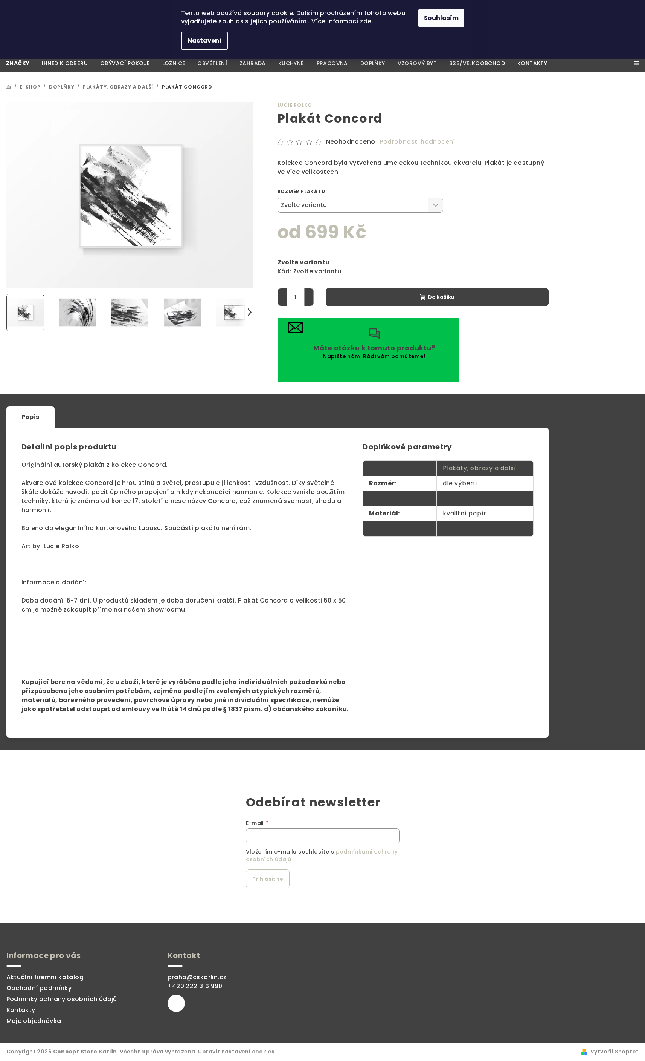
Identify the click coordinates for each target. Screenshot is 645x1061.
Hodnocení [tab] (88, 416)
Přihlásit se (267, 879)
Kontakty (20, 1010)
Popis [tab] (30, 416)
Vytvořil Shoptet (614, 1051)
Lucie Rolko (295, 105)
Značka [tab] (223, 416)
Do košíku (441, 297)
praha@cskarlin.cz (197, 977)
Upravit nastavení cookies (236, 1051)
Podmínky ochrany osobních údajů (61, 999)
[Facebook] (176, 1003)
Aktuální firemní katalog (45, 977)
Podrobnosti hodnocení (417, 142)
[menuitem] (17, 63)
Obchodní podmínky (39, 988)
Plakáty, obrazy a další (479, 468)
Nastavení (204, 40)
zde (365, 21)
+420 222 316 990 (195, 986)
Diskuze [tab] (149, 416)
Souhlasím (441, 18)
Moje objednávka (33, 1021)
